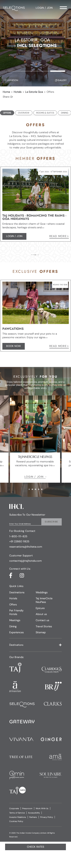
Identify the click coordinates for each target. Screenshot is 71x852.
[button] (35, 645)
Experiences (16, 632)
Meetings (14, 620)
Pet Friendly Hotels (16, 612)
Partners (33, 817)
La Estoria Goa (34, 92)
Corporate (14, 808)
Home (6, 92)
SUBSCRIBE (51, 521)
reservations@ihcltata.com (25, 546)
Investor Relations (17, 817)
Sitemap (41, 632)
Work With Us (42, 808)
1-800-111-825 (18, 536)
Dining (13, 626)
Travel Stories (44, 626)
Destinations (16, 592)
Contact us (42, 620)
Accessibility (34, 813)
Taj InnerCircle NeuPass (44, 600)
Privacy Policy (46, 817)
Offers (13, 604)
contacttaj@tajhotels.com (25, 561)
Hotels (17, 92)
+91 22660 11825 (19, 541)
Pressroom (27, 808)
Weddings (42, 592)
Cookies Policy (16, 821)
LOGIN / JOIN (34, 477)
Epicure (40, 608)
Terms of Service (17, 813)
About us (41, 614)
